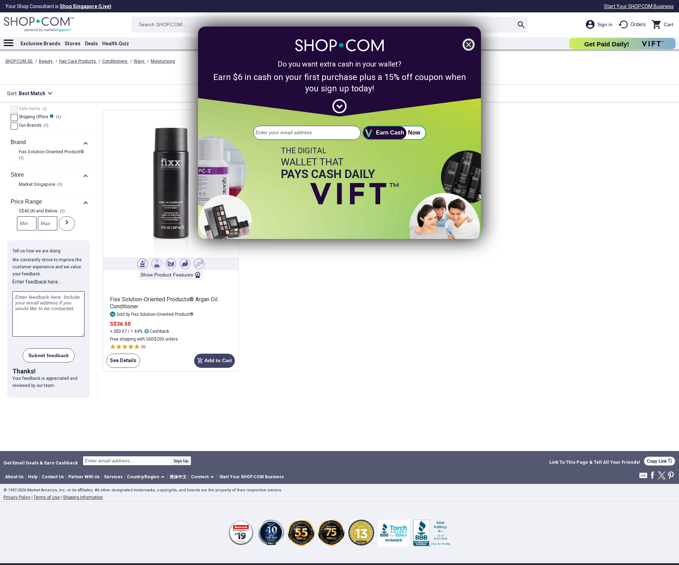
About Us (14, 476)
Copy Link (659, 461)
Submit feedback (48, 355)
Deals (91, 43)
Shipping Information (83, 497)
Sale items (32, 109)
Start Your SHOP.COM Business (639, 6)
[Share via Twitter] (662, 476)
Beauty (46, 61)
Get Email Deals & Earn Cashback (41, 462)
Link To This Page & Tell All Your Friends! (594, 462)
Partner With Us (84, 476)
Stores (73, 43)
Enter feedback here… (36, 281)
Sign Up (181, 461)
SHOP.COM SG (19, 61)
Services (113, 476)
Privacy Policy (17, 497)
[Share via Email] (643, 477)
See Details (121, 363)
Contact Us (53, 476)
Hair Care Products (78, 61)
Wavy (139, 61)
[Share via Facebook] (652, 476)
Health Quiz (115, 43)
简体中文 (178, 476)
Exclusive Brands (40, 43)
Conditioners (115, 61)
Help (32, 476)
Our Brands (32, 125)
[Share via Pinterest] (671, 476)
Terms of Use (47, 497)
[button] (147, 477)
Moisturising (163, 61)
